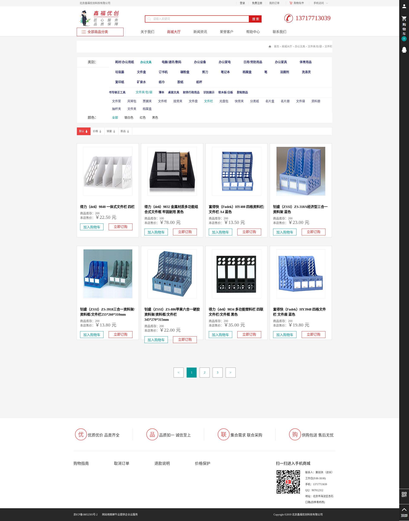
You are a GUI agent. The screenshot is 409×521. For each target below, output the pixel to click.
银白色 (128, 117)
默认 (81, 131)
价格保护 (202, 463)
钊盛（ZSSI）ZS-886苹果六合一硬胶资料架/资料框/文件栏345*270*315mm (172, 314)
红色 (143, 117)
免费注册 (257, 3)
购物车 (297, 3)
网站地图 (106, 514)
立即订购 (120, 227)
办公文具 (300, 46)
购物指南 (81, 463)
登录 (242, 3)
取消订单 (121, 463)
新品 (123, 131)
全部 (115, 117)
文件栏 (328, 46)
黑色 (155, 117)
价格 (95, 131)
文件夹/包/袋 (315, 46)
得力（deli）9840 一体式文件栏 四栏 (107, 207)
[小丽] (404, 49)
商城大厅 (287, 46)
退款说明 (162, 463)
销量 (109, 131)
